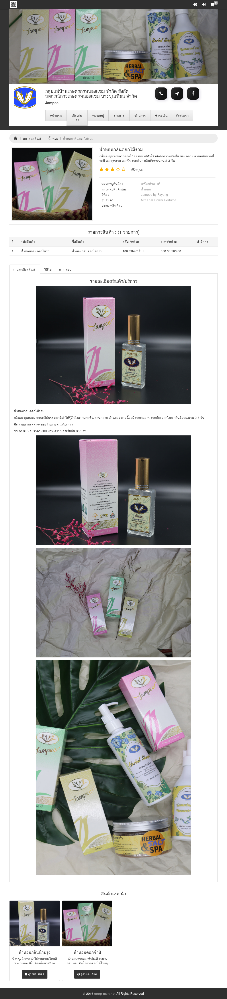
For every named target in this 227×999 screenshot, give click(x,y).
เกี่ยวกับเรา (77, 117)
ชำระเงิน (161, 115)
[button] (51, 46)
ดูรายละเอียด (35, 974)
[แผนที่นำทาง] (177, 94)
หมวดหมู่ (98, 115)
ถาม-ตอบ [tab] (65, 269)
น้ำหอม (53, 138)
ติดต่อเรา (182, 115)
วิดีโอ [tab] (47, 269)
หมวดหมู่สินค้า (33, 138)
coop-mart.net (104, 993)
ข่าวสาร (140, 115)
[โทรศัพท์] (161, 94)
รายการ (119, 115)
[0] (212, 4)
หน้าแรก (56, 115)
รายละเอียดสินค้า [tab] (25, 269)
